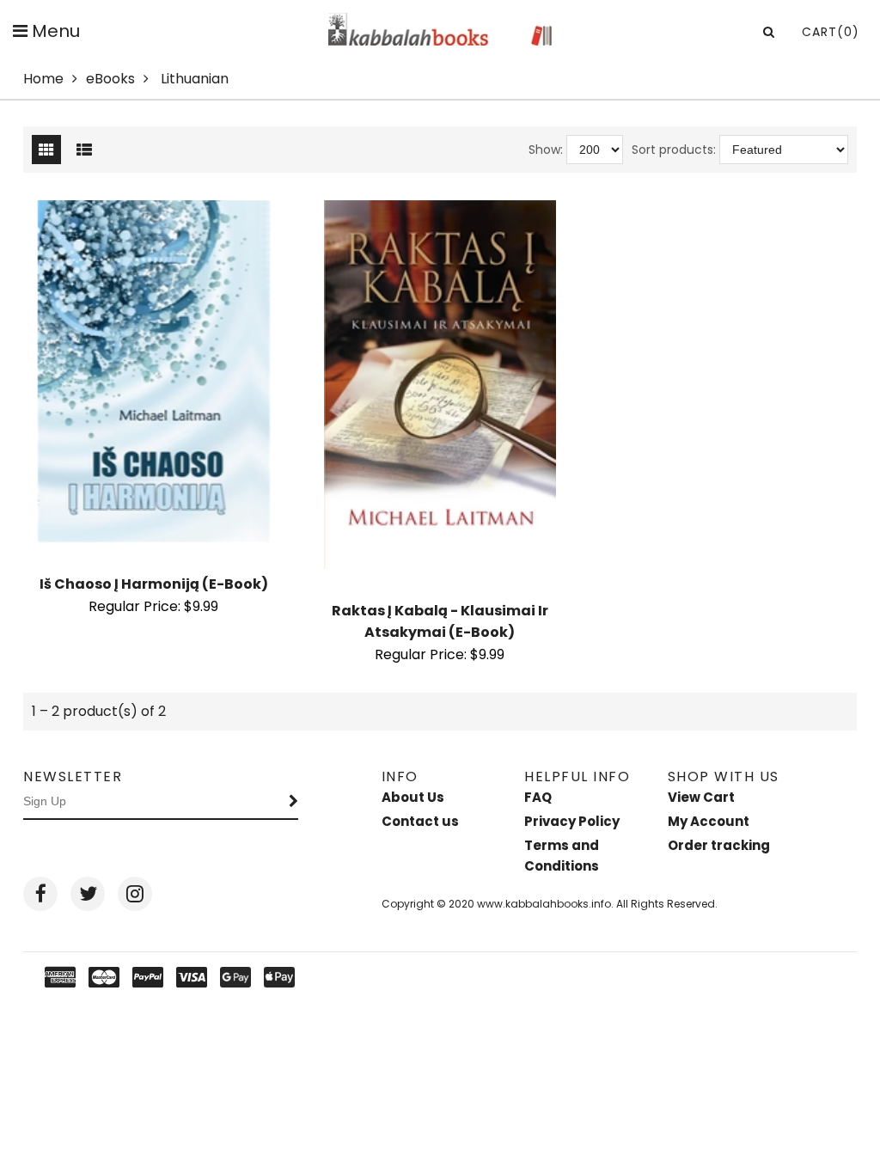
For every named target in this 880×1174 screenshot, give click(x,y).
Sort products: (674, 149)
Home (43, 79)
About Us (413, 797)
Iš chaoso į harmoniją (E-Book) (154, 584)
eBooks (110, 79)
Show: (546, 149)
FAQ (538, 797)
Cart (830, 31)
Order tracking (719, 845)
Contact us (420, 821)
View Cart (701, 797)
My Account (708, 821)
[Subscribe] (294, 802)
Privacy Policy (572, 821)
